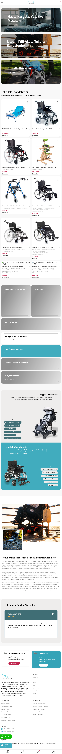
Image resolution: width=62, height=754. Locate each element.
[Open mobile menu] (2, 2)
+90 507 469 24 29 (44, 656)
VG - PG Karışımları (6, 715)
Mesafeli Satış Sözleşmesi (39, 703)
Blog (34, 685)
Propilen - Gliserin (6, 712)
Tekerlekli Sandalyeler (7, 131)
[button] (5, 135)
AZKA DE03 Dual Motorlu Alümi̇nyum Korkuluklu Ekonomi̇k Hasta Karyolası (14, 129)
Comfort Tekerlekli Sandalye (48, 208)
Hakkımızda (36, 680)
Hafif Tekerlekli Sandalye (38, 251)
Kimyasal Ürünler (5, 717)
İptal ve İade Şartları (38, 712)
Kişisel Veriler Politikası (39, 709)
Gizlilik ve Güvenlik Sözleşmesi (41, 706)
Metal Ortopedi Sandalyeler (21, 208)
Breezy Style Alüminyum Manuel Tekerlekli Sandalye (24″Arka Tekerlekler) (13, 168)
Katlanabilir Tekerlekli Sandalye (40, 209)
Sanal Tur (35, 691)
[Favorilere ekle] (27, 102)
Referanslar (36, 688)
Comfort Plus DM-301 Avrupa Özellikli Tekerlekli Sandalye (12, 248)
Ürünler (35, 682)
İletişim (34, 693)
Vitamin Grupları (5, 709)
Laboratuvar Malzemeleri (8, 720)
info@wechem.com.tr (8, 731)
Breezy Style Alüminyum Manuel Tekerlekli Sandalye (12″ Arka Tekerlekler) (43, 129)
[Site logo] (31, 2)
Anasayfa (35, 677)
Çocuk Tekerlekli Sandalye (47, 268)
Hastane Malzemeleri (7, 706)
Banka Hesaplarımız (38, 715)
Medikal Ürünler (36, 208)
